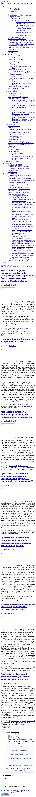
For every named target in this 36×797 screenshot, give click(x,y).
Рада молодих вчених (27, 721)
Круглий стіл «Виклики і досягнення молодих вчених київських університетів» (15, 677)
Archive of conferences (15, 153)
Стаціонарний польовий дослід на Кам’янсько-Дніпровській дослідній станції (23, 113)
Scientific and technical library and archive (21, 47)
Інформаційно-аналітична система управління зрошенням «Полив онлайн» (21, 179)
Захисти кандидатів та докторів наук (23, 29)
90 (24, 266)
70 (22, 266)
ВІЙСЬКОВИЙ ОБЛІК (20, 747)
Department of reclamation (16, 59)
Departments (8, 54)
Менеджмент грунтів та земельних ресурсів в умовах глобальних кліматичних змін (16, 414)
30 (8, 266)
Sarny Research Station (15, 93)
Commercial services (11, 173)
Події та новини (23, 328)
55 (12, 266)
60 (18, 266)
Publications (8, 163)
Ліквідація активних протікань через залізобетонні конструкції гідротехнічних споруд (22, 231)
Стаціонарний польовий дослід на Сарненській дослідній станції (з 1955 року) (23, 101)
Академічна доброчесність (17, 134)
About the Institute (14, 8)
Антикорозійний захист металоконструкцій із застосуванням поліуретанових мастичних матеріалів (22, 198)
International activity (14, 126)
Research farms (13, 95)
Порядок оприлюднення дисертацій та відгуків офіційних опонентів (24, 33)
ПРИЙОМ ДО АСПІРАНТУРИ (20, 750)
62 (20, 266)
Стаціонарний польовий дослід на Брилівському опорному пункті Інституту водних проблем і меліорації (23, 119)
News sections (9, 779)
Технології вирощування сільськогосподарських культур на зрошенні (19, 183)
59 (17, 266)
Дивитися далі (26, 325)
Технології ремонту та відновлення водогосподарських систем (19, 193)
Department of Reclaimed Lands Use (19, 66)
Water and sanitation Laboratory (22, 71)
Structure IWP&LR (14, 10)
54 (11, 266)
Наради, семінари (14, 667)
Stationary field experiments (16, 98)
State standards (12, 172)
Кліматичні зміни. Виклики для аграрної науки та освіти (17, 340)
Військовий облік (18, 37)
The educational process (12, 161)
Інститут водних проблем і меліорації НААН (10, 791)
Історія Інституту (14, 49)
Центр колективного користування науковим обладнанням (19, 130)
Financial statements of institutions (18, 132)
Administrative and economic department (20, 42)
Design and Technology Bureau (18, 97)
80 (23, 266)
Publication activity (14, 170)
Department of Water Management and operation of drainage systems (20, 87)
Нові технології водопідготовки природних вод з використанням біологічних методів (19, 188)
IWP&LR (8, 6)
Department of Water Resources (18, 69)
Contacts (7, 262)
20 (7, 266)
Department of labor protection (17, 45)
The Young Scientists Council (17, 39)
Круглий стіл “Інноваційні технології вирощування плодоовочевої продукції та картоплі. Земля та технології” (17, 477)
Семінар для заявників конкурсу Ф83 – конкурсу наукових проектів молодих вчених (18, 606)
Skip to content (5, 1)
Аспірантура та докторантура (22, 20)
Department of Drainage (15, 63)
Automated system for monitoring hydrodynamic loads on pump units (19, 259)
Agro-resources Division (15, 56)
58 (16, 266)
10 (5, 266)
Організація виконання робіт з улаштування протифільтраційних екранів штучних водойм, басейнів (23, 240)
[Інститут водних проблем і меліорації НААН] (16, 3)
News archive (9, 786)
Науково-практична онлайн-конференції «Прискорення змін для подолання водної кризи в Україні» (22, 157)
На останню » (30, 266)
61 (19, 266)
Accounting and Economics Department (20, 40)
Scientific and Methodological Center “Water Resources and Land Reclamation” (21, 142)
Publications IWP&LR (15, 165)
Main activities (12, 11)
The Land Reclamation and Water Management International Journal (18, 167)
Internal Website (13, 52)
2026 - (5, 790)
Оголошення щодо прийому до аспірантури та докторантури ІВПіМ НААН (25, 23)
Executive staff (12, 13)
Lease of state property (15, 148)
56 (13, 266)
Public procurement (14, 151)
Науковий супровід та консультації (19, 175)
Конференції (13, 328)
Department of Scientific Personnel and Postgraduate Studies (20, 16)
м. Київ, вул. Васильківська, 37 (26, 791)
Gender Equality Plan (15, 136)
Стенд (14, 57)
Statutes (10, 127)
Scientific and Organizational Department (21, 44)
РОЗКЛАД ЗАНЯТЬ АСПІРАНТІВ (20, 754)
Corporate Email (13, 51)
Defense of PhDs (17, 18)
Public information (10, 124)
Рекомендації (12, 177)
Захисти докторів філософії (25, 27)
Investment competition (15, 139)
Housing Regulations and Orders (18, 138)
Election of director (14, 149)
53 (10, 266)
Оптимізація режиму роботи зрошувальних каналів (21, 235)
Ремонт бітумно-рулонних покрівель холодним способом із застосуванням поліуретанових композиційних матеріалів (23, 246)
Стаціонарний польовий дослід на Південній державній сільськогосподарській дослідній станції (23, 108)
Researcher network (11, 92)
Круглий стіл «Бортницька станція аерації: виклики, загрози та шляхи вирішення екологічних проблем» (16, 541)
